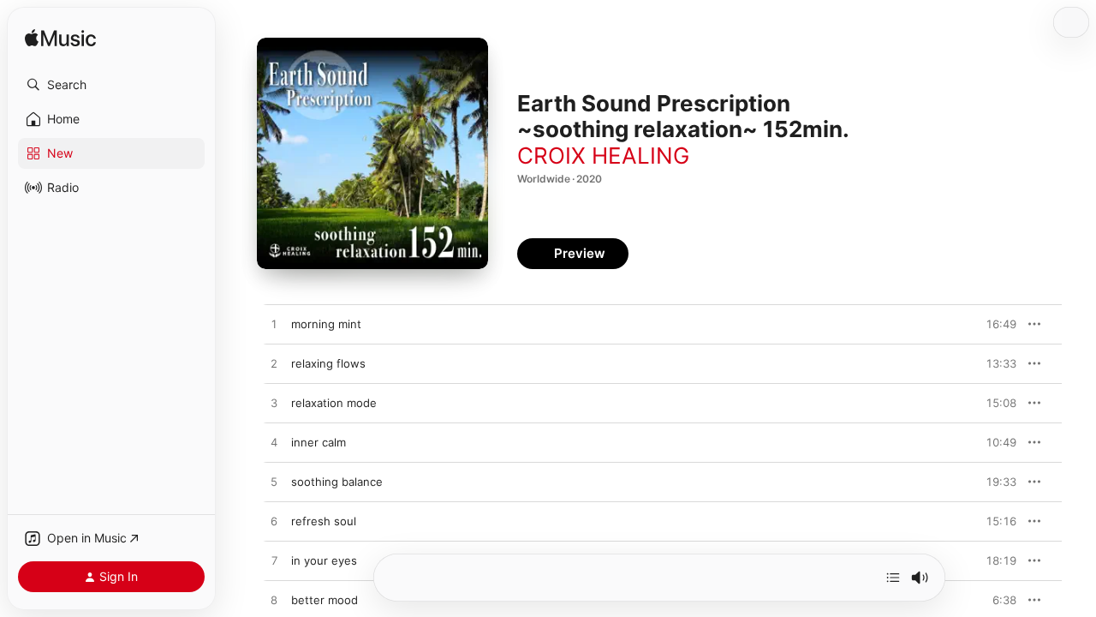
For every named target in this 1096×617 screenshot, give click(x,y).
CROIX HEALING (603, 155)
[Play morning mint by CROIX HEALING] (274, 324)
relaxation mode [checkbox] (334, 403)
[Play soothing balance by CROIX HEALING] (274, 482)
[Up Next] (893, 578)
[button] (111, 84)
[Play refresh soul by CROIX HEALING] (274, 522)
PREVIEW (997, 324)
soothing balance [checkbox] (337, 481)
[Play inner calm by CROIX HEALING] (274, 443)
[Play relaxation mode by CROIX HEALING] (274, 403)
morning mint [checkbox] (326, 324)
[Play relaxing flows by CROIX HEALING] (274, 364)
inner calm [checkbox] (318, 442)
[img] (60, 39)
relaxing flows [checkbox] (328, 363)
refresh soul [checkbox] (323, 521)
